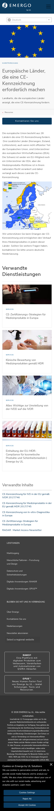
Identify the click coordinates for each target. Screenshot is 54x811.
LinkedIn (31, 705)
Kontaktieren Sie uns (27, 121)
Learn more (25, 784)
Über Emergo (13, 612)
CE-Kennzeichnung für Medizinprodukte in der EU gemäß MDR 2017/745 (27, 505)
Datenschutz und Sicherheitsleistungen (17, 573)
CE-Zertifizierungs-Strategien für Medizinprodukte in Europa (20, 522)
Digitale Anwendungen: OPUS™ (22, 588)
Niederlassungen (14, 626)
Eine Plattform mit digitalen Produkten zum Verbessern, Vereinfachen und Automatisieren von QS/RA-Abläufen (27, 662)
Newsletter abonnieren (17, 633)
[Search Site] (43, 6)
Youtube (23, 705)
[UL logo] (16, 7)
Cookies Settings (27, 792)
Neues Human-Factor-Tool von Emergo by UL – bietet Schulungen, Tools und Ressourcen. (27, 684)
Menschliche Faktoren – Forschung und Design (23, 562)
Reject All (27, 798)
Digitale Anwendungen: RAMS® (22, 581)
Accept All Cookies (27, 805)
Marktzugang (13, 553)
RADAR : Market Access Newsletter (22, 530)
